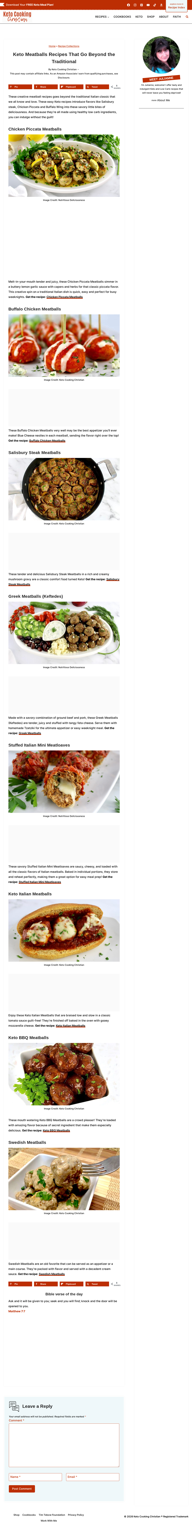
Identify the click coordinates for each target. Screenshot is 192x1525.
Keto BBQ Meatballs (56, 1130)
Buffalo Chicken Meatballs (47, 440)
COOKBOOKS (122, 16)
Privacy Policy (76, 1514)
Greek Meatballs (30, 733)
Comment (16, 1420)
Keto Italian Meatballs (70, 1025)
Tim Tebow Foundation (52, 1514)
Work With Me (49, 1520)
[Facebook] (128, 5)
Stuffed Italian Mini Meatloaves (40, 882)
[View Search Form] (187, 16)
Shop (17, 1514)
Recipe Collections (68, 46)
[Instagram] (135, 5)
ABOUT (164, 16)
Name (15, 1477)
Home (52, 46)
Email (72, 1477)
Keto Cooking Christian (64, 69)
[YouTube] (148, 5)
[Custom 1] (161, 5)
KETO (139, 16)
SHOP (151, 16)
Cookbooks (29, 1514)
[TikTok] (155, 5)
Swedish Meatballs (52, 1274)
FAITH (177, 16)
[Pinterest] (141, 5)
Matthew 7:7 (16, 1311)
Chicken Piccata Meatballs (64, 297)
